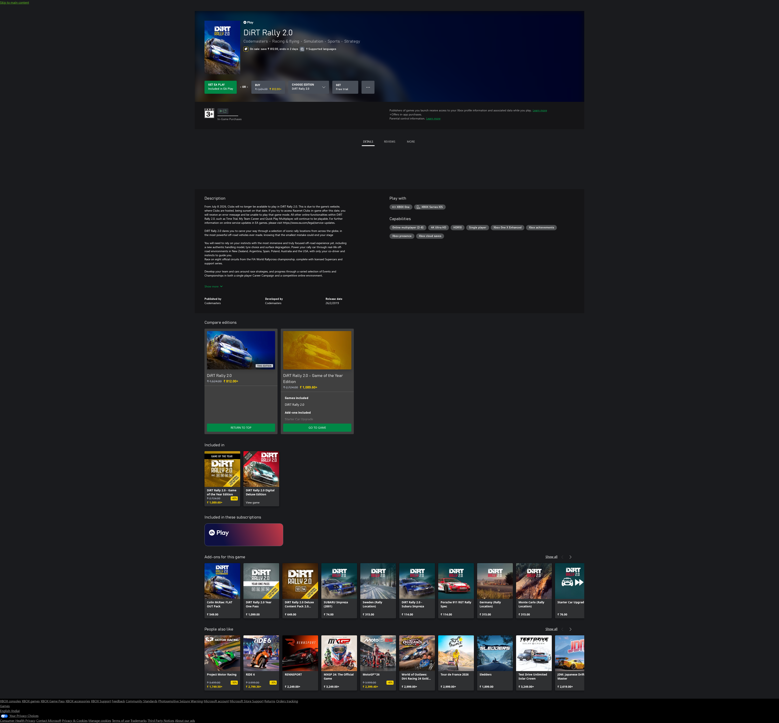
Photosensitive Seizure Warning (180, 701)
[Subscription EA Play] (243, 534)
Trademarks (138, 720)
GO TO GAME (317, 427)
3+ (220, 111)
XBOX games (31, 701)
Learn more (540, 110)
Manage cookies (99, 720)
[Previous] (562, 557)
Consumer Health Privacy (18, 720)
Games (5, 706)
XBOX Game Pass (53, 701)
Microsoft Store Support (247, 701)
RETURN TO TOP (241, 427)
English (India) (10, 711)
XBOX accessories (78, 701)
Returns (269, 701)
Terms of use (121, 720)
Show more (211, 286)
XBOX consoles (10, 701)
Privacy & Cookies (75, 720)
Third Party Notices (160, 720)
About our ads (185, 720)
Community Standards (141, 701)
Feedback (118, 701)
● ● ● (368, 87)
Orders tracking (287, 701)
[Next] (570, 557)
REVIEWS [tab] (389, 141)
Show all (551, 556)
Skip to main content (14, 2)
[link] (222, 478)
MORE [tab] (411, 141)
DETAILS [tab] (368, 141)
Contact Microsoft (48, 720)
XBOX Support (101, 701)
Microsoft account (216, 701)
